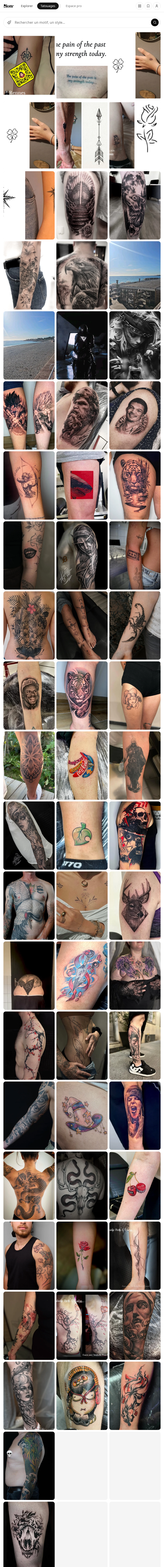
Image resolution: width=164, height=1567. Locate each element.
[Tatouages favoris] (140, 6)
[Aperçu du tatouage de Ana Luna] (29, 275)
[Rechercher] (155, 22)
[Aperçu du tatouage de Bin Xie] (29, 695)
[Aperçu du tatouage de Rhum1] (29, 415)
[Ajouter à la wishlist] (48, 37)
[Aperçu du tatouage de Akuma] (29, 555)
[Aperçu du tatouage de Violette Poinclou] (29, 1256)
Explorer (27, 6)
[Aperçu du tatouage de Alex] (29, 835)
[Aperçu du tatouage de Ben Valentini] (82, 1186)
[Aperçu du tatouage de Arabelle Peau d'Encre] (82, 1326)
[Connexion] (157, 6)
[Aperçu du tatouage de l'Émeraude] (29, 1396)
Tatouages (48, 6)
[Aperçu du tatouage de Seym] (29, 765)
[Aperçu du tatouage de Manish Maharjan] (29, 625)
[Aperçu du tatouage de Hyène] (82, 835)
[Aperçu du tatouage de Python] (29, 905)
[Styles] (9, 22)
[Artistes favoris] (148, 6)
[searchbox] (82, 22)
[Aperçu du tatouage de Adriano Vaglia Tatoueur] (29, 345)
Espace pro (74, 6)
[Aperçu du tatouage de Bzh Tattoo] (29, 65)
